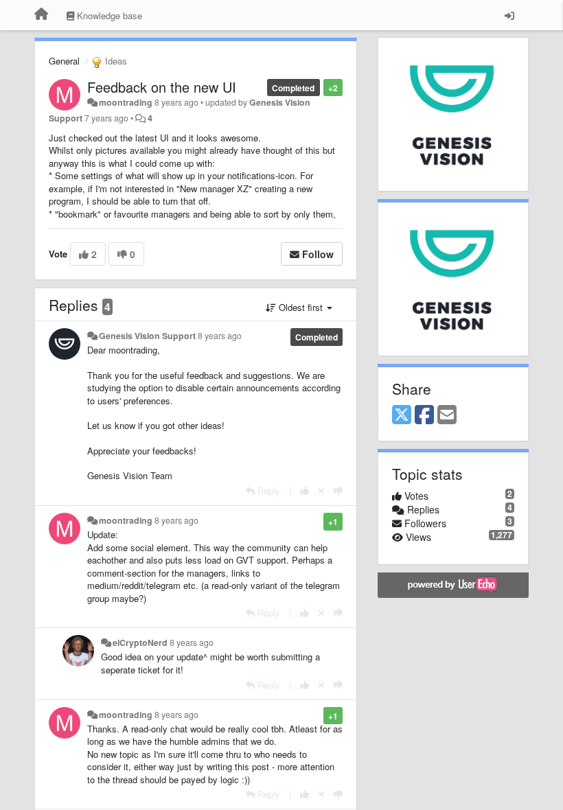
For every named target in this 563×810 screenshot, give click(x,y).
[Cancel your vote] (321, 490)
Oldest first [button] (300, 307)
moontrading (125, 102)
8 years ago (220, 335)
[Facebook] (424, 415)
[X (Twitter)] (401, 415)
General (64, 60)
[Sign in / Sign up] (509, 15)
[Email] (447, 415)
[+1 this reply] (304, 490)
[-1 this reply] (338, 490)
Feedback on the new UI (161, 87)
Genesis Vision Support (147, 335)
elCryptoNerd (140, 642)
